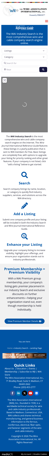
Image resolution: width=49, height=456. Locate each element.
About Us (9, 368)
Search (24, 183)
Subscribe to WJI (27, 371)
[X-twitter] (24, 393)
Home (9, 348)
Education (22, 368)
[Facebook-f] (12, 393)
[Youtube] (30, 393)
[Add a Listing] (24, 205)
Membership (11, 371)
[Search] (24, 175)
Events (32, 368)
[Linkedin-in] (18, 393)
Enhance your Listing (24, 244)
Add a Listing (24, 214)
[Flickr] (36, 393)
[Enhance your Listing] (24, 236)
